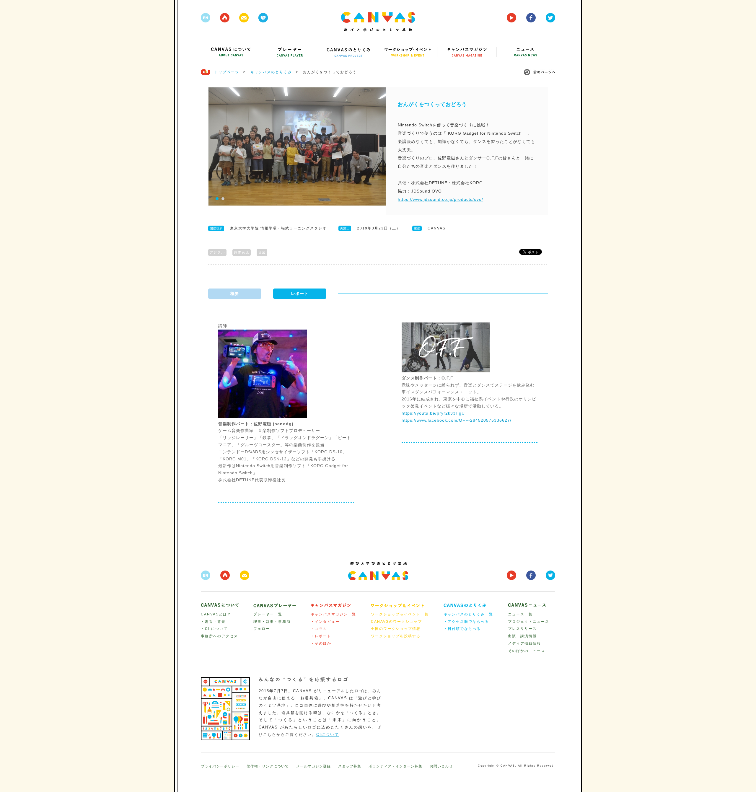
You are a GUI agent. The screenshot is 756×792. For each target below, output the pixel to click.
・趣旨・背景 (213, 622)
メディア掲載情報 (524, 643)
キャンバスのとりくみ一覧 (468, 614)
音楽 (262, 252)
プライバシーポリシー (220, 766)
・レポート (321, 636)
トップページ (226, 72)
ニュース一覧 (520, 614)
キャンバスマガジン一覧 (333, 614)
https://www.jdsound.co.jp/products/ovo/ (440, 199)
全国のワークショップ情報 (396, 629)
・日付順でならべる (462, 629)
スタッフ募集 (349, 766)
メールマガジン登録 (313, 766)
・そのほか (321, 643)
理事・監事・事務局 (272, 622)
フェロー (261, 629)
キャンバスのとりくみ (271, 72)
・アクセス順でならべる (466, 622)
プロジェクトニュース (528, 622)
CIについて (327, 734)
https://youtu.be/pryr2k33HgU (433, 413)
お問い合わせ (441, 766)
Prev (216, 146)
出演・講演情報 (522, 636)
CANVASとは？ (216, 614)
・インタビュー (325, 622)
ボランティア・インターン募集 (395, 766)
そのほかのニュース (526, 651)
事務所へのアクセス (219, 636)
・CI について (214, 629)
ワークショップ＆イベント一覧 (400, 614)
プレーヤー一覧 (267, 614)
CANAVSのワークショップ (396, 622)
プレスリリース (522, 629)
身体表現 (241, 252)
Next (378, 146)
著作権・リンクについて (268, 766)
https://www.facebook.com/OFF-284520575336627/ (456, 420)
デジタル (217, 252)
